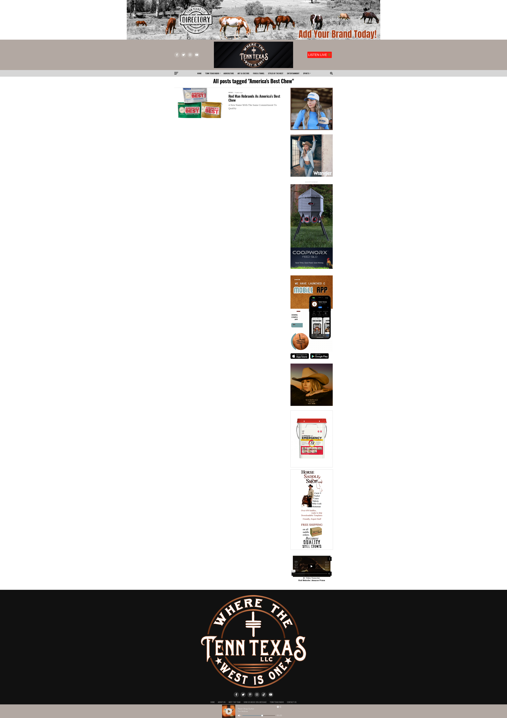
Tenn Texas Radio (212, 73)
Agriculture (229, 73)
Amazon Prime (318, 580)
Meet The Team (234, 702)
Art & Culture (243, 73)
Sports (306, 73)
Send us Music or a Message (255, 702)
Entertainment (293, 73)
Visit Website (304, 580)
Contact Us (292, 702)
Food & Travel (258, 73)
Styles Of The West (275, 73)
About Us (222, 702)
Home (199, 73)
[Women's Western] (311, 176)
